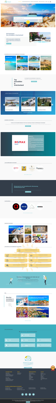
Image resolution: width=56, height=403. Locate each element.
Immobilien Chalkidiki (20, 387)
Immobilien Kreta (7, 387)
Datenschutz (42, 377)
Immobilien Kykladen (43, 388)
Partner (46, 1)
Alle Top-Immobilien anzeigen (28, 112)
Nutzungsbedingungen (44, 378)
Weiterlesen (34, 81)
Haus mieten (7, 377)
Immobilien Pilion (7, 388)
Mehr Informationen (40, 150)
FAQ (41, 379)
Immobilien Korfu (42, 387)
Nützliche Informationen (34, 1)
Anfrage (30, 378)
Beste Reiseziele (42, 1)
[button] (50, 2)
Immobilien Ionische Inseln (21, 389)
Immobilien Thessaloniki (32, 388)
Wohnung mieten (8, 378)
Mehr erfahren (9, 43)
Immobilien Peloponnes (32, 387)
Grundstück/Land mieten (9, 380)
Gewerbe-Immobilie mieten (9, 379)
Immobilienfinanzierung (26, 1)
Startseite (20, 1)
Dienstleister (31, 377)
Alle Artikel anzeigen (28, 320)
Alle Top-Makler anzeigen (28, 174)
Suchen (28, 21)
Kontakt (42, 376)
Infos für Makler (31, 379)
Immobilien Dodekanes (8, 389)
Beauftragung (31, 376)
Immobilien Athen (19, 388)
